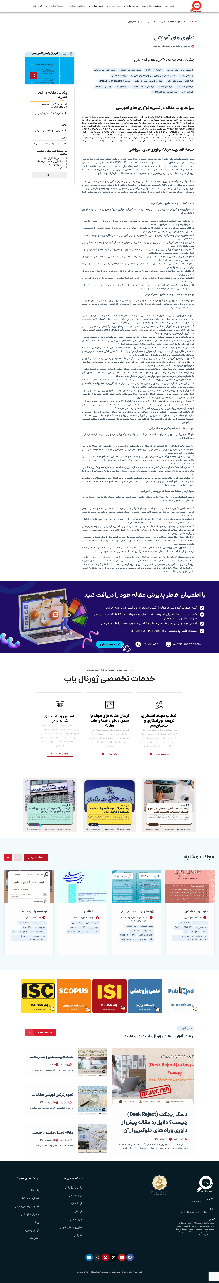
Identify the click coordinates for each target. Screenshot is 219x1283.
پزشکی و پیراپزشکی (74, 1187)
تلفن (63, 137)
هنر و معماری (76, 1219)
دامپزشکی (78, 1235)
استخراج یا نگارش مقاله (52, 158)
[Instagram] (97, 1257)
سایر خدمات (115, 6)
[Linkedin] (89, 1257)
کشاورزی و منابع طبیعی (71, 1227)
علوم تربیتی (153, 21)
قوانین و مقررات (31, 1230)
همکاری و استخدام (77, 6)
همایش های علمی (30, 1214)
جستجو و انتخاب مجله (151, 6)
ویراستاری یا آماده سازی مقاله (50, 161)
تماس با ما (37, 6)
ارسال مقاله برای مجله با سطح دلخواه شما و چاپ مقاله (109, 720)
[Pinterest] (105, 1257)
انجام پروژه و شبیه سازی (27, 1206)
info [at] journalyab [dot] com (195, 1212)
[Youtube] (122, 1257)
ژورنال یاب (169, 6)
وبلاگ (36, 1222)
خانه (197, 21)
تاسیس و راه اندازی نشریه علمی (59, 719)
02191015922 (195, 1201)
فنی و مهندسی (76, 1195)
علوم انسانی (168, 21)
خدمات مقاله (132, 6)
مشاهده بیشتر (35, 857)
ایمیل (63, 124)
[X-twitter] (113, 1257)
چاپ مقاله (34, 1190)
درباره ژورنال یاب (56, 6)
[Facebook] (130, 1257)
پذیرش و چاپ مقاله (54, 164)
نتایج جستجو (184, 21)
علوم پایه (78, 1211)
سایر (61, 167)
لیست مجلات (97, 6)
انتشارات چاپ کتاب (29, 1198)
